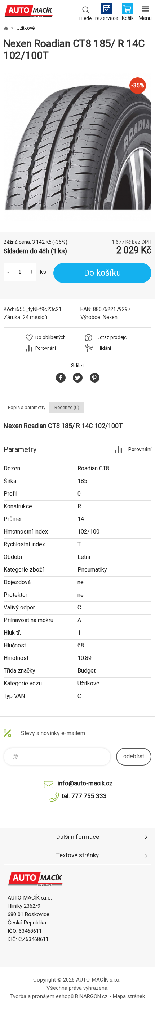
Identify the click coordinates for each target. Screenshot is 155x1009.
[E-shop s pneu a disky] (6, 28)
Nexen (110, 317)
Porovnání (45, 348)
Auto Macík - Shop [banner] (28, 12)
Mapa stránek (129, 996)
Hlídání (104, 348)
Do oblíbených (50, 337)
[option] (77, 147)
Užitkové (26, 28)
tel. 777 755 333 (84, 795)
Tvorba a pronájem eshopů (42, 996)
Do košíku (102, 273)
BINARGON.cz (91, 996)
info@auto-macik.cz (85, 783)
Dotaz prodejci (112, 337)
